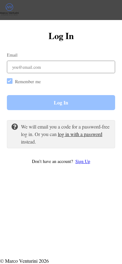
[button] (61, 161)
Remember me (28, 81)
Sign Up (82, 161)
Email (12, 55)
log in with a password (80, 134)
